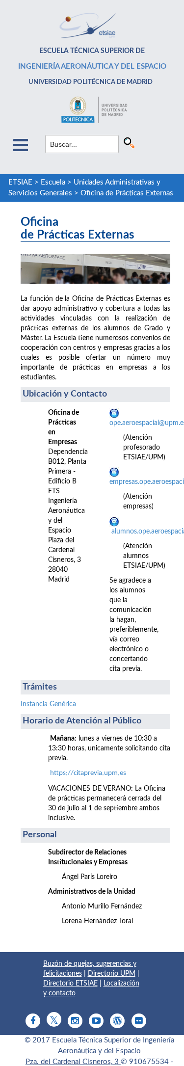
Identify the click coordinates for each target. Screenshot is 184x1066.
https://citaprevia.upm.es (88, 773)
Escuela (53, 182)
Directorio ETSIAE (70, 983)
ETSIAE (20, 182)
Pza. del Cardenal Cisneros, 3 (73, 1062)
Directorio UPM (111, 973)
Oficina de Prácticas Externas (126, 193)
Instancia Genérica (48, 704)
